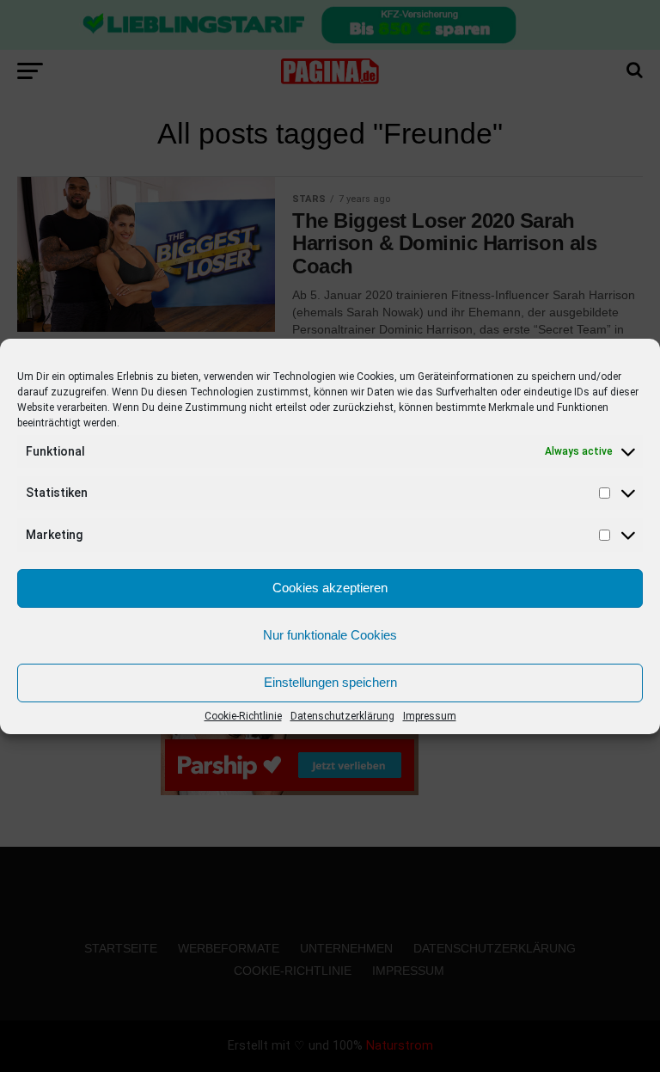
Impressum (429, 716)
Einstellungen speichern (330, 682)
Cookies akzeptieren (330, 587)
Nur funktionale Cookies (330, 635)
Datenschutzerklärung (342, 716)
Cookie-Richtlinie (243, 716)
